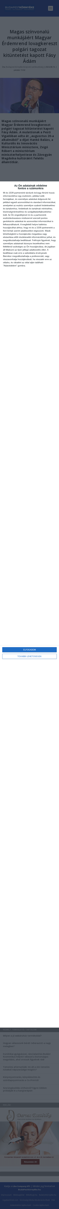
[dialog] (29, 604)
